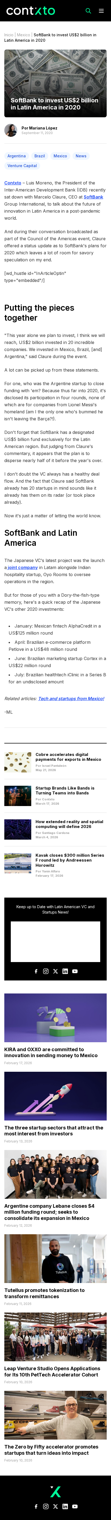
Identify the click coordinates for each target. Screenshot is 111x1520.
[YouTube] (75, 971)
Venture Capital (22, 165)
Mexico (23, 35)
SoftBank (93, 197)
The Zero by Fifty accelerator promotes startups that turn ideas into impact (51, 1450)
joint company (22, 567)
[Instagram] (45, 971)
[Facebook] (36, 971)
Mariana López (43, 128)
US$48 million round (55, 649)
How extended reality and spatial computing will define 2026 (69, 824)
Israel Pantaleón (54, 766)
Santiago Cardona (55, 833)
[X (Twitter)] (55, 971)
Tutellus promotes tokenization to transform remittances (44, 1293)
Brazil (39, 156)
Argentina (17, 156)
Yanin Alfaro (51, 871)
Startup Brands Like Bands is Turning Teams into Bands (65, 790)
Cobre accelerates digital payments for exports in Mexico (68, 757)
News (81, 156)
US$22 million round (30, 665)
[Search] (88, 11)
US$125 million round (31, 633)
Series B (97, 674)
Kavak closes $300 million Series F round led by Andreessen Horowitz (70, 860)
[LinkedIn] (65, 971)
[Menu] (101, 11)
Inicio (8, 35)
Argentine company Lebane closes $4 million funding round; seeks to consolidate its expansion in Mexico (49, 1212)
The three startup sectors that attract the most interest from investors (53, 1131)
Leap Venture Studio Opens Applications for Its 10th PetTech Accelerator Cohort (52, 1372)
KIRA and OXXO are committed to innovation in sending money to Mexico (51, 1052)
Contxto (12, 183)
